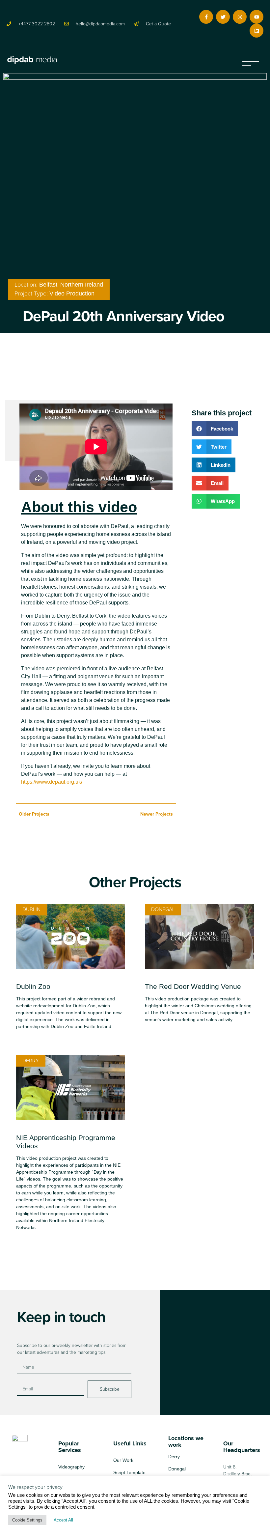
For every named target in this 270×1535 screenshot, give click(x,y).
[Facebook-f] (206, 17)
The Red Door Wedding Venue (193, 986)
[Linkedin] (256, 31)
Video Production (71, 293)
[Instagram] (240, 17)
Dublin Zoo (33, 986)
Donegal (177, 1468)
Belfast (48, 284)
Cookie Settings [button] (27, 1520)
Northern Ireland (81, 284)
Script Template (129, 1472)
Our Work (123, 1460)
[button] (251, 60)
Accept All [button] (63, 1520)
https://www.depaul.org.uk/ (52, 782)
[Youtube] (256, 17)
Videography (71, 1466)
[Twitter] (223, 17)
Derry (174, 1456)
